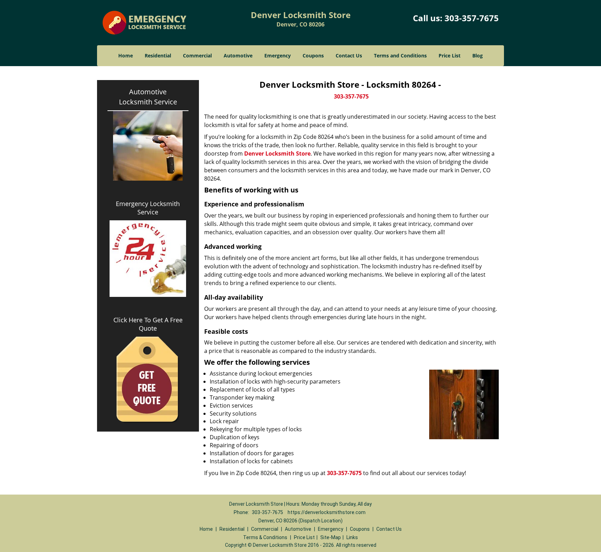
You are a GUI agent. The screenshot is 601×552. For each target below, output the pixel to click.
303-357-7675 (471, 18)
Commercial (197, 55)
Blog (477, 55)
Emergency (277, 55)
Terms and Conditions (400, 55)
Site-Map (330, 537)
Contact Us (349, 55)
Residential (158, 55)
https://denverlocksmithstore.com (327, 512)
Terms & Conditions (265, 537)
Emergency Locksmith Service (148, 207)
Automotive (238, 55)
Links (352, 537)
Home (125, 55)
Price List (449, 55)
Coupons (313, 55)
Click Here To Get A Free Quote (148, 324)
